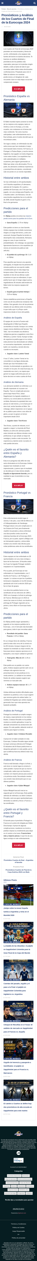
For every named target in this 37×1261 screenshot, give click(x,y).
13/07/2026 (7, 1035)
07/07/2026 (7, 1114)
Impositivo (21, 1186)
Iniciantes (30, 1186)
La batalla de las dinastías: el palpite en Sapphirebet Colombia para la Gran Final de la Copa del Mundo (18, 949)
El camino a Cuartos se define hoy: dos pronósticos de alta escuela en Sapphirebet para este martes (18, 1107)
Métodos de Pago (10, 1193)
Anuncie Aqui (18, 1209)
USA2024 (29, 1193)
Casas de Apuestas (12, 1182)
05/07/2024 (7, 26)
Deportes (6, 1186)
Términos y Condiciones (18, 1224)
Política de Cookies (18, 1227)
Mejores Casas (12, 1189)
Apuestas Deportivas (14, 1175)
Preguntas (21, 1193)
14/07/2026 (7, 997)
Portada (3, 9)
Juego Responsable (18, 1231)
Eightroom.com (22, 1213)
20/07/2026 (7, 918)
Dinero (14, 1186)
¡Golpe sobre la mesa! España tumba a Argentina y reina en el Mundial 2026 (16, 911)
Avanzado (26, 1175)
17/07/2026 (7, 956)
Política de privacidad (18, 1238)
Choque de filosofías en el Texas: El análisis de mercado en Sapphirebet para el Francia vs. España (18, 1028)
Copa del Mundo (11, 904)
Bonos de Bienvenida (24, 1179)
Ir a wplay (18, 89)
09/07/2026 (7, 1076)
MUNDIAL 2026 (24, 1189)
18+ (18, 1234)
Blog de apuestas (11, 9)
